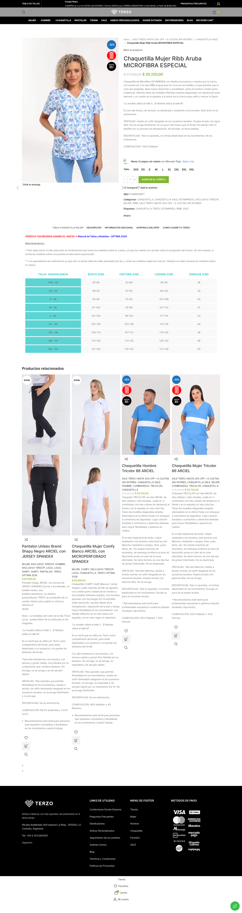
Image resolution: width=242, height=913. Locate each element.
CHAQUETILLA (88, 572)
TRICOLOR (156, 485)
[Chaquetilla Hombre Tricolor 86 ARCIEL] (146, 414)
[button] (13, 112)
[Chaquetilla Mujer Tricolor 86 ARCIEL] (196, 414)
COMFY (85, 569)
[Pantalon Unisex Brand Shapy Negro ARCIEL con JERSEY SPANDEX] (46, 414)
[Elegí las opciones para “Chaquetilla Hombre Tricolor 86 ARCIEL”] (126, 639)
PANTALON (46, 571)
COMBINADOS (141, 485)
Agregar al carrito (153, 179)
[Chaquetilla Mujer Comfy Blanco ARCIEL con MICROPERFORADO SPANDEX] (96, 414)
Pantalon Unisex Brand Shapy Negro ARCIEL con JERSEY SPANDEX (44, 551)
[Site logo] (121, 11)
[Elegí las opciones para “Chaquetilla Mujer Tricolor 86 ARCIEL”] (176, 635)
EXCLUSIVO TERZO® (42, 564)
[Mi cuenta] (218, 3)
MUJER (26, 564)
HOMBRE (60, 564)
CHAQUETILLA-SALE (149, 482)
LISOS (49, 567)
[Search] (23, 12)
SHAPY (26, 571)
